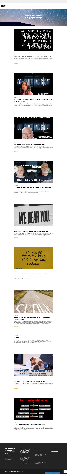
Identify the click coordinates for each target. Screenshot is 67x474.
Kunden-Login (59, 1)
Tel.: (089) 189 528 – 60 (8, 458)
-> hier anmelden (52, 449)
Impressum (6, 471)
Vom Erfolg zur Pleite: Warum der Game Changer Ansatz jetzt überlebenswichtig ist (41, 459)
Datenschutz (11, 471)
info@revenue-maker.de (8, 459)
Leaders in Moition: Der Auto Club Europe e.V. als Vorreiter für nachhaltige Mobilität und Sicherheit (41, 454)
